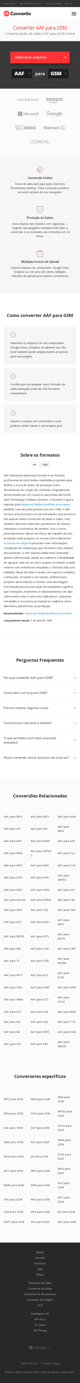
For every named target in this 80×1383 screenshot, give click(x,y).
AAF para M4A (13, 853)
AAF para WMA (13, 999)
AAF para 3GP (67, 910)
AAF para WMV (40, 841)
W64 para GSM (40, 1199)
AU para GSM (66, 1212)
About (40, 1252)
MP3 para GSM (13, 1099)
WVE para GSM (40, 1212)
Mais (67, 3)
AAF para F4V (66, 900)
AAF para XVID (13, 890)
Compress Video (53, 3)
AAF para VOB (40, 960)
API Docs (40, 1319)
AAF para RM (12, 948)
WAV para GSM (40, 1099)
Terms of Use (29, 1363)
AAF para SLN (67, 865)
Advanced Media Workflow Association (48, 613)
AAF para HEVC (40, 890)
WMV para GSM (14, 1185)
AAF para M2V (13, 910)
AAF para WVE (40, 877)
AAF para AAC (67, 841)
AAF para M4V (40, 922)
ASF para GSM (40, 1142)
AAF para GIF (12, 828)
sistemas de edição (16, 543)
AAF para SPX (12, 1012)
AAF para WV (12, 1022)
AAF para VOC (40, 1022)
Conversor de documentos (40, 1294)
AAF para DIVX (13, 877)
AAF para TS (12, 960)
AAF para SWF (67, 948)
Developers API (40, 1313)
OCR (40, 1305)
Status (40, 1274)
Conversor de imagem (40, 1299)
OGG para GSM (40, 1113)
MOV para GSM (13, 1156)
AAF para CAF (39, 1012)
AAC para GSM (13, 1128)
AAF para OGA (67, 1032)
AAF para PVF (12, 1044)
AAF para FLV (66, 853)
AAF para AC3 (39, 975)
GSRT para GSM (14, 1222)
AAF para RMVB (41, 900)
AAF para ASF (12, 922)
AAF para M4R (67, 987)
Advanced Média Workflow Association (45, 504)
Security (40, 1258)
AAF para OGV (40, 948)
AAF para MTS (40, 936)
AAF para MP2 (40, 1032)
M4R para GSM (40, 1185)
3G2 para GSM (40, 1222)
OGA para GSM (13, 1212)
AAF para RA (12, 1032)
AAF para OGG (13, 987)
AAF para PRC (40, 1044)
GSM (45, 464)
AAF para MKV (13, 865)
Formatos (40, 1263)
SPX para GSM (13, 1199)
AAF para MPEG (14, 936)
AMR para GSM (13, 1142)
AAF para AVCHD (14, 900)
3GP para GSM (40, 1128)
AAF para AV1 (66, 890)
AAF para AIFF (13, 841)
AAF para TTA (67, 1022)
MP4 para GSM (13, 1113)
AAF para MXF (40, 865)
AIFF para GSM (13, 1171)
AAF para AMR (40, 987)
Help (40, 1269)
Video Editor (10, 3)
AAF (34, 464)
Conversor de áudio (40, 1288)
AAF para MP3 (40, 816)
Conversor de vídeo (40, 1283)
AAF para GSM (67, 1222)
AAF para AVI (39, 828)
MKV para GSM (40, 1171)
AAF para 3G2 (39, 910)
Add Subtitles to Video (30, 3)
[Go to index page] (17, 13)
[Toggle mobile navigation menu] (74, 13)
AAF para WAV (67, 816)
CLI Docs (40, 1325)
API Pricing (40, 1330)
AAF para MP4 (13, 816)
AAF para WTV (13, 975)
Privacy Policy (51, 1363)
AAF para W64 (67, 1012)
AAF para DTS (40, 999)
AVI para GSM (39, 1156)
